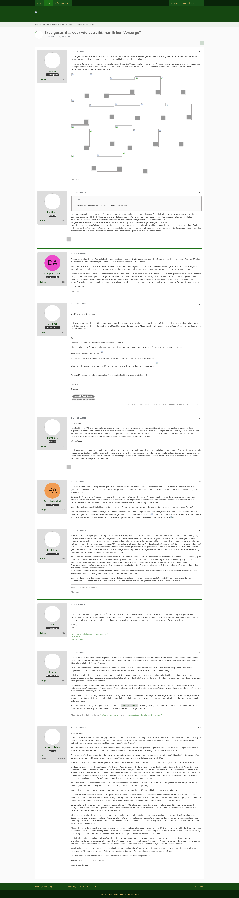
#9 (200, 652)
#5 (200, 418)
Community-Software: (119, 894)
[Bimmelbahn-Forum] (119, 14)
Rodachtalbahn (77, 639)
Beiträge (43, 79)
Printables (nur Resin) (109, 715)
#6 (200, 481)
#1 (200, 51)
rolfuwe (51, 36)
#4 (200, 304)
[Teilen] (202, 43)
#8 (200, 604)
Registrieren (188, 3)
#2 (200, 192)
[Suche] (199, 3)
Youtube (74, 636)
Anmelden (175, 3)
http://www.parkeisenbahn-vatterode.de (88, 634)
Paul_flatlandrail (131, 705)
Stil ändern (199, 886)
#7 (200, 530)
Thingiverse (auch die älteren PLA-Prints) (142, 715)
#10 (200, 727)
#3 (200, 253)
